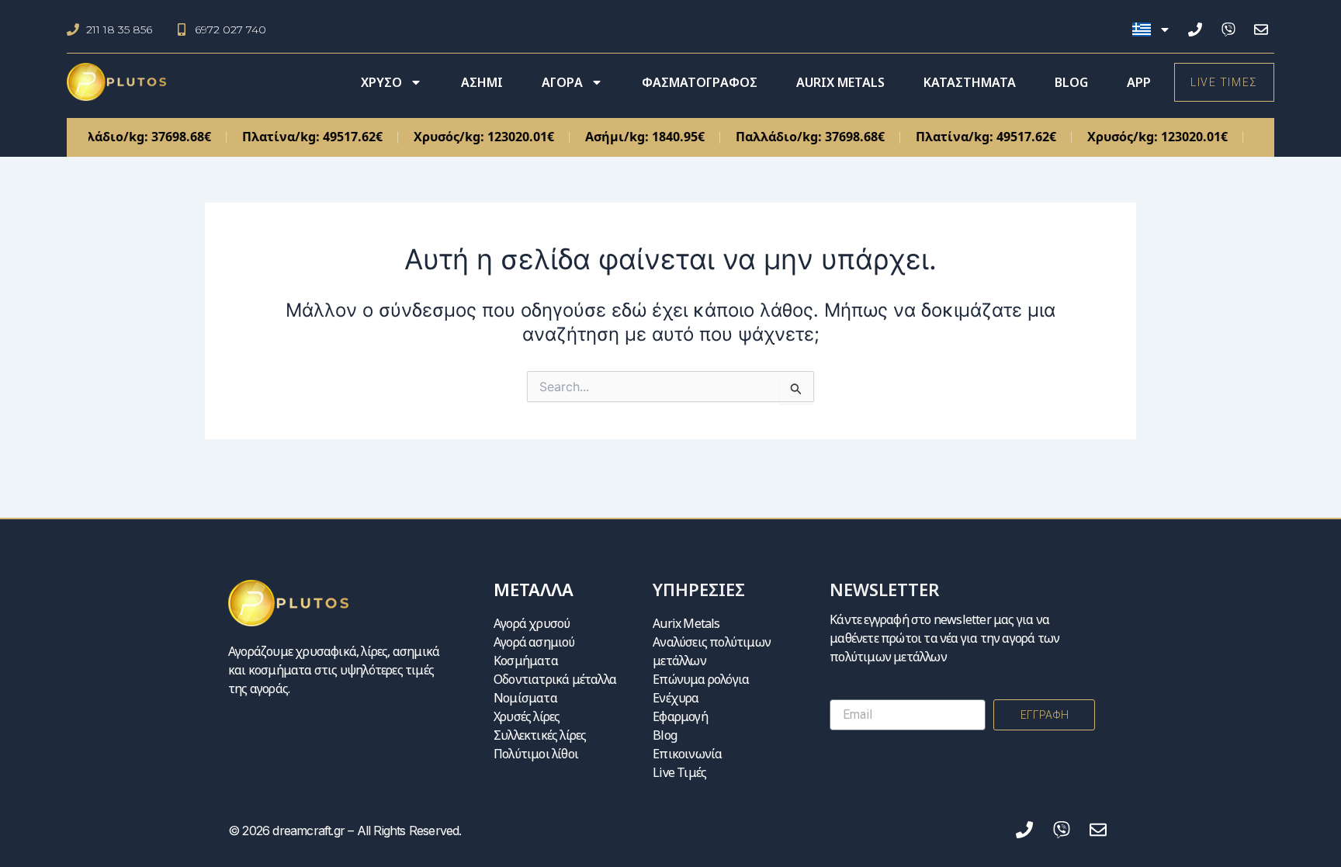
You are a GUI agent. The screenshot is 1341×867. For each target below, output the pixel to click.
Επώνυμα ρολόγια (701, 679)
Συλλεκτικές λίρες (540, 735)
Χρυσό (381, 82)
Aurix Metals (840, 82)
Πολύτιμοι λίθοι (536, 753)
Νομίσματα (525, 697)
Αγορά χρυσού (532, 623)
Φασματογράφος (699, 82)
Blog (1071, 82)
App (1139, 82)
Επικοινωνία (687, 753)
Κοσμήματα (526, 660)
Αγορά (562, 82)
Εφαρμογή (680, 716)
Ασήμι (482, 82)
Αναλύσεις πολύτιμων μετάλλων (712, 651)
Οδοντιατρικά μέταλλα (555, 679)
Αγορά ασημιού (534, 641)
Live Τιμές (679, 772)
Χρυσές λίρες (527, 716)
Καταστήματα (969, 82)
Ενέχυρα (675, 697)
